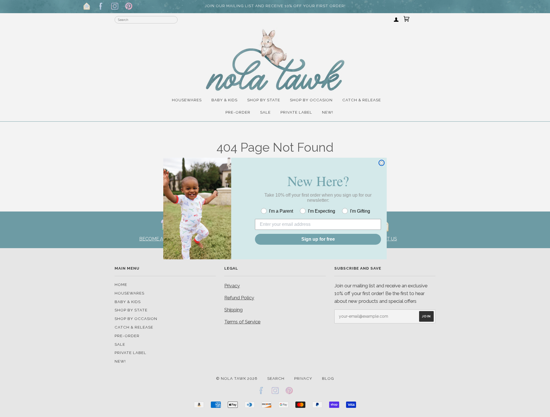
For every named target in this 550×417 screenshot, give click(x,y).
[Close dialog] (381, 163)
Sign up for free (318, 239)
